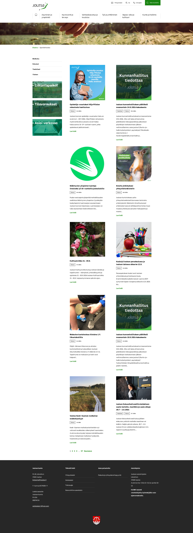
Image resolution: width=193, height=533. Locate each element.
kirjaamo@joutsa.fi (39, 480)
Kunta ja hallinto (149, 14)
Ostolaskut (69, 480)
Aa (129, 3)
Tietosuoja (69, 485)
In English (139, 3)
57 (82, 451)
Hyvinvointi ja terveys (67, 15)
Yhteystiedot (118, 3)
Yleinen (72, 111)
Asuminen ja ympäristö (47, 15)
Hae (147, 2)
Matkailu (36, 58)
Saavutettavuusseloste (73, 490)
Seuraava (88, 451)
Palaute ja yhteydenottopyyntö (109, 475)
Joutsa (40, 6)
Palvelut (36, 64)
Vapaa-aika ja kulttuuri (128, 15)
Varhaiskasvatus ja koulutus (90, 15)
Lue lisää (73, 131)
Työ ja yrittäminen (109, 14)
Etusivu (35, 47)
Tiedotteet (119, 111)
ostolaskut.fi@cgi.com (41, 506)
